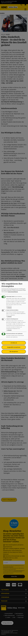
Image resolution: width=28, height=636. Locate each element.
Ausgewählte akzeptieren (13, 347)
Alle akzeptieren (13, 351)
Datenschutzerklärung (13, 291)
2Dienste (9, 316)
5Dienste (9, 307)
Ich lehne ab (14, 343)
